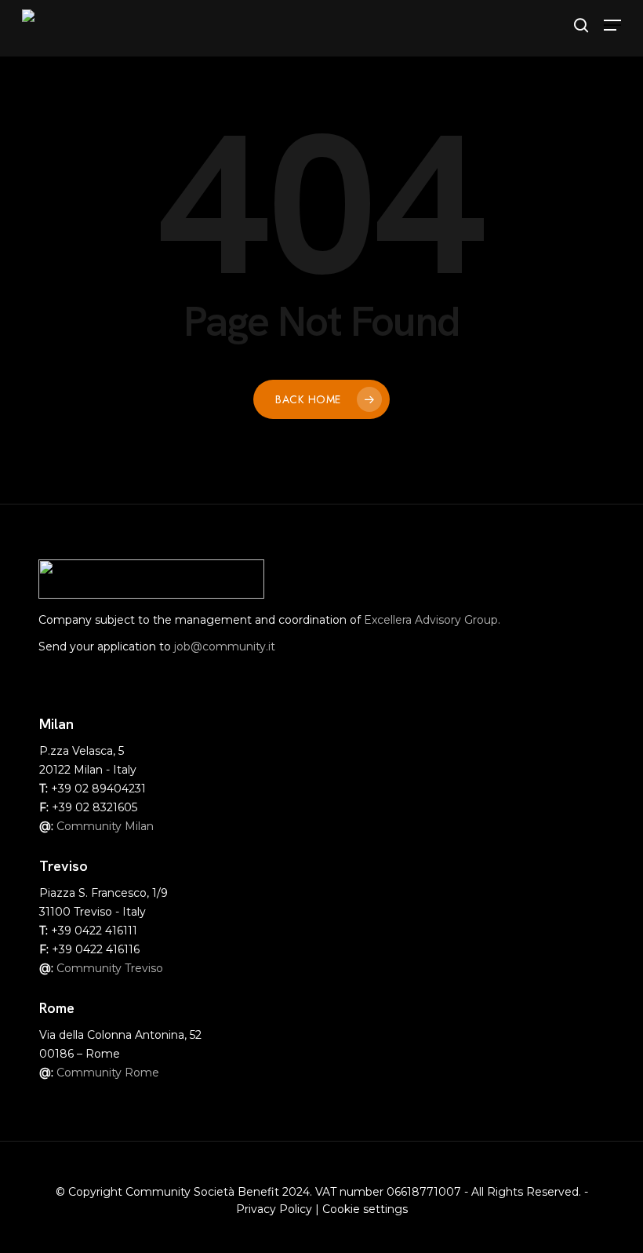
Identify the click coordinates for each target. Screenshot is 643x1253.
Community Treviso (109, 968)
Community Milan (105, 826)
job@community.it (224, 646)
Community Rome (107, 1072)
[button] (612, 25)
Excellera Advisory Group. (432, 620)
